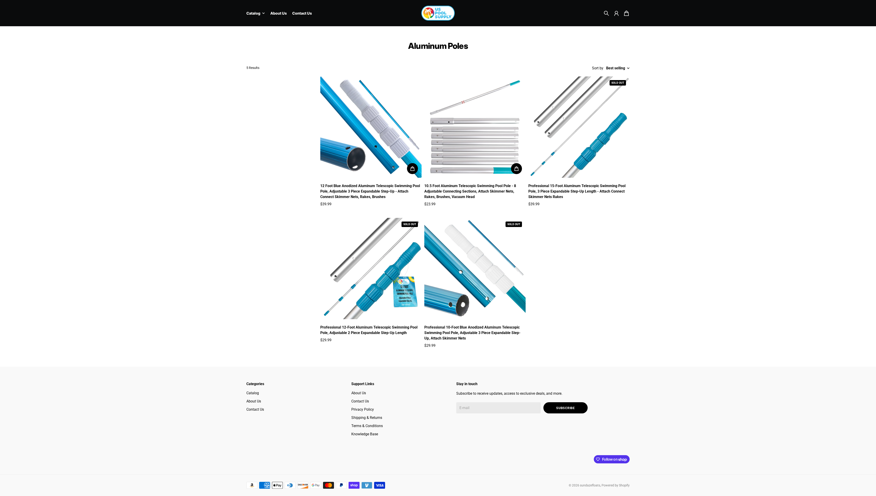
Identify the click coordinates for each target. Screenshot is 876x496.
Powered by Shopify (616, 485)
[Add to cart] (412, 168)
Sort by (597, 68)
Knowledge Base (364, 434)
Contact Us (255, 409)
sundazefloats (590, 485)
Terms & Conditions (367, 426)
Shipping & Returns (366, 417)
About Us (253, 401)
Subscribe (565, 408)
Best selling (615, 68)
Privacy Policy (362, 409)
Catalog (252, 393)
